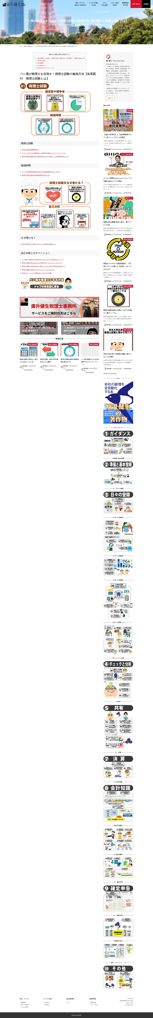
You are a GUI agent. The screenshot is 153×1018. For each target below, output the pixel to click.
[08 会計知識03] (118, 868)
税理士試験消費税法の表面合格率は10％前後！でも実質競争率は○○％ (45, 156)
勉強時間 (40, 63)
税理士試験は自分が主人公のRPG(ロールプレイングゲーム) (42, 263)
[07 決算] (118, 766)
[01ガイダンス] (118, 442)
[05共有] (118, 726)
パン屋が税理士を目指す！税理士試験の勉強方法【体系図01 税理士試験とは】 (59, 58)
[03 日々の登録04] (118, 601)
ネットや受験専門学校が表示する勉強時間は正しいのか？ (41, 172)
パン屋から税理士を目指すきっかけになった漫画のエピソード (43, 259)
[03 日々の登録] (118, 502)
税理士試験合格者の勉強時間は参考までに (36, 175)
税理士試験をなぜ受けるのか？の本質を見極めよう (39, 244)
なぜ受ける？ (41, 65)
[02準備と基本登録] (118, 473)
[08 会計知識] (118, 803)
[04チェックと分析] (118, 679)
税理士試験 (40, 60)
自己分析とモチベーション (45, 68)
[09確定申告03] (118, 951)
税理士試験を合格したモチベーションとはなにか (38, 270)
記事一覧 (110, 98)
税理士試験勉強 (99, 25)
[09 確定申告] (118, 898)
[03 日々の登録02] (118, 536)
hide (68, 54)
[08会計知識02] (118, 839)
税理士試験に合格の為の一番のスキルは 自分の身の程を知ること (44, 266)
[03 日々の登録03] (118, 567)
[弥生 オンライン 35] (118, 977)
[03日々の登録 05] (118, 640)
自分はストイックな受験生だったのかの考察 (37, 273)
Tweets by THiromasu (110, 373)
